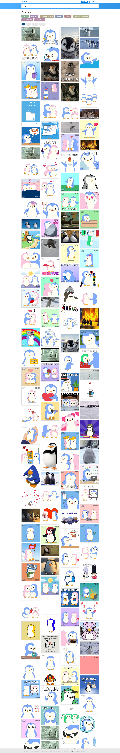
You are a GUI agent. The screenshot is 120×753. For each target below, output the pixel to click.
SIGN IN (92, 1)
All (23, 24)
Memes (42, 24)
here (84, 751)
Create (85, 1)
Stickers (35, 24)
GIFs (29, 24)
